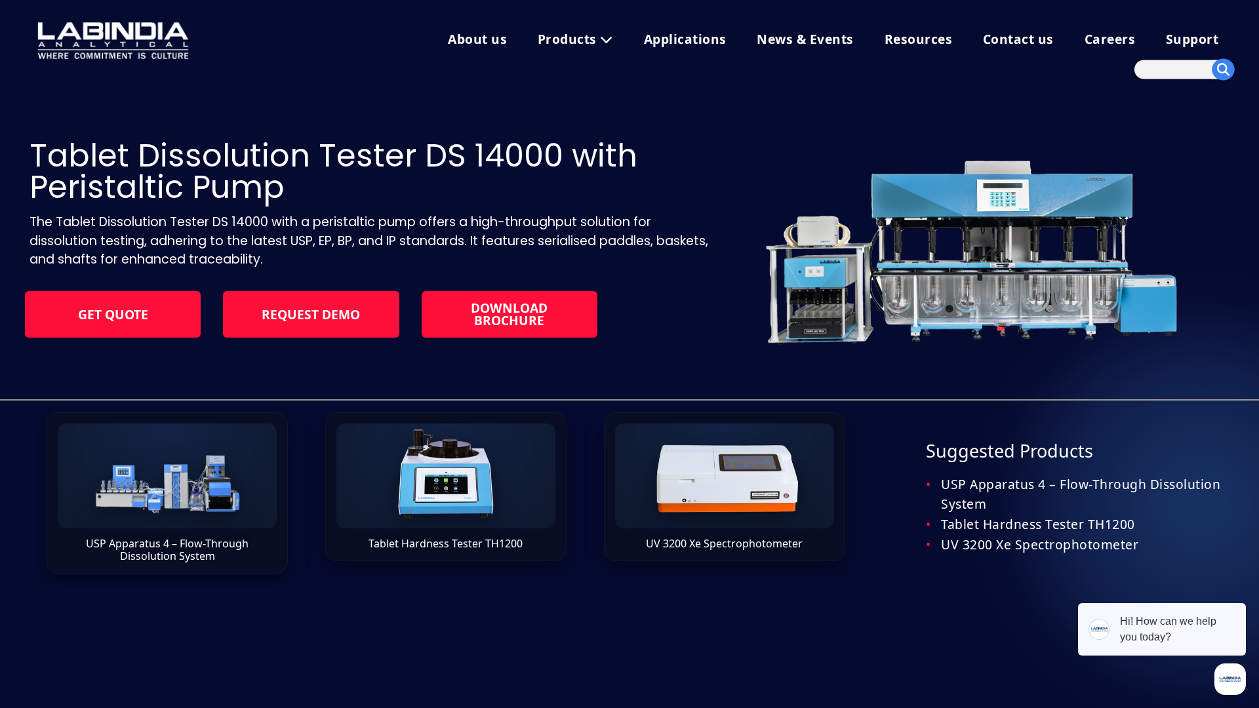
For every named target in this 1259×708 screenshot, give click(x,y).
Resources (919, 39)
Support (1192, 39)
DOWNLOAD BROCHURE (509, 314)
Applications (685, 39)
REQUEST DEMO (311, 314)
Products (569, 39)
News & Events (805, 39)
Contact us (1018, 39)
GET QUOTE (113, 314)
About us (477, 39)
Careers (1110, 39)
